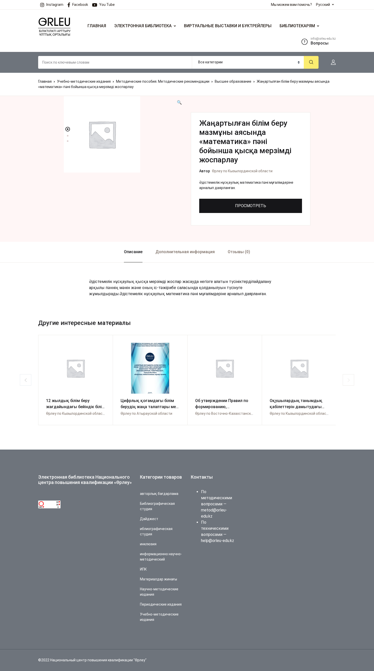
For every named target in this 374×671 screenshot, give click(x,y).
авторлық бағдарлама (159, 494)
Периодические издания (161, 604)
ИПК (143, 569)
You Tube (107, 5)
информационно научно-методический (161, 556)
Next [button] (348, 380)
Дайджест (149, 519)
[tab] (133, 252)
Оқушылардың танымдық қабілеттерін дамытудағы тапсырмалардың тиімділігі (297, 406)
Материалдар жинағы (158, 579)
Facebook (80, 5)
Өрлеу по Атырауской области (146, 413)
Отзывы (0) (239, 251)
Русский (323, 5)
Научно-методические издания (159, 591)
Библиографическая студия (157, 506)
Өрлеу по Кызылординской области (242, 171)
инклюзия (148, 544)
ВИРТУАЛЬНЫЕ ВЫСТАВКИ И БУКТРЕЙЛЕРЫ (227, 25)
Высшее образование (233, 81)
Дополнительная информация (185, 251)
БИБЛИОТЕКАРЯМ (297, 25)
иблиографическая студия (156, 531)
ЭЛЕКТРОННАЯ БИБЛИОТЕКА (143, 25)
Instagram (54, 5)
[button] (331, 62)
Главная (45, 81)
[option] (123, 134)
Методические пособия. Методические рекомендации (162, 81)
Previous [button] (25, 380)
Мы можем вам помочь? (291, 5)
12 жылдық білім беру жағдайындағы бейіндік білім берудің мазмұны (75, 406)
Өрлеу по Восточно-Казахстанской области (232, 413)
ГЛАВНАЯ (97, 25)
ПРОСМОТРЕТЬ (250, 205)
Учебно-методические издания (84, 81)
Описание (133, 251)
